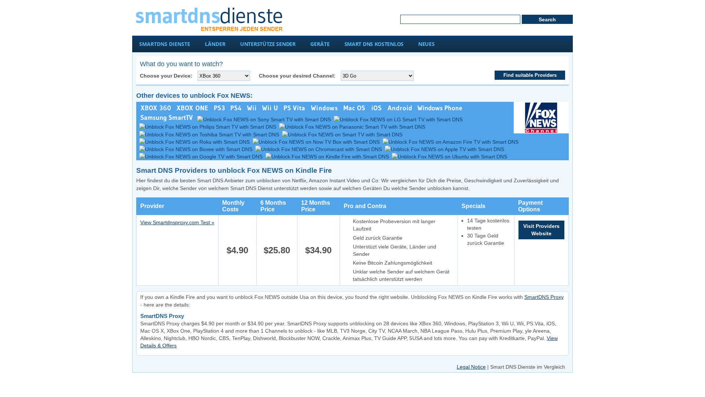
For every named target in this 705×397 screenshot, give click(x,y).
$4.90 (237, 250)
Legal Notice (471, 367)
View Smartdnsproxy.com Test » (177, 222)
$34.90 (318, 250)
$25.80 (277, 250)
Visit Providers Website (541, 229)
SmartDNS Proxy (544, 297)
